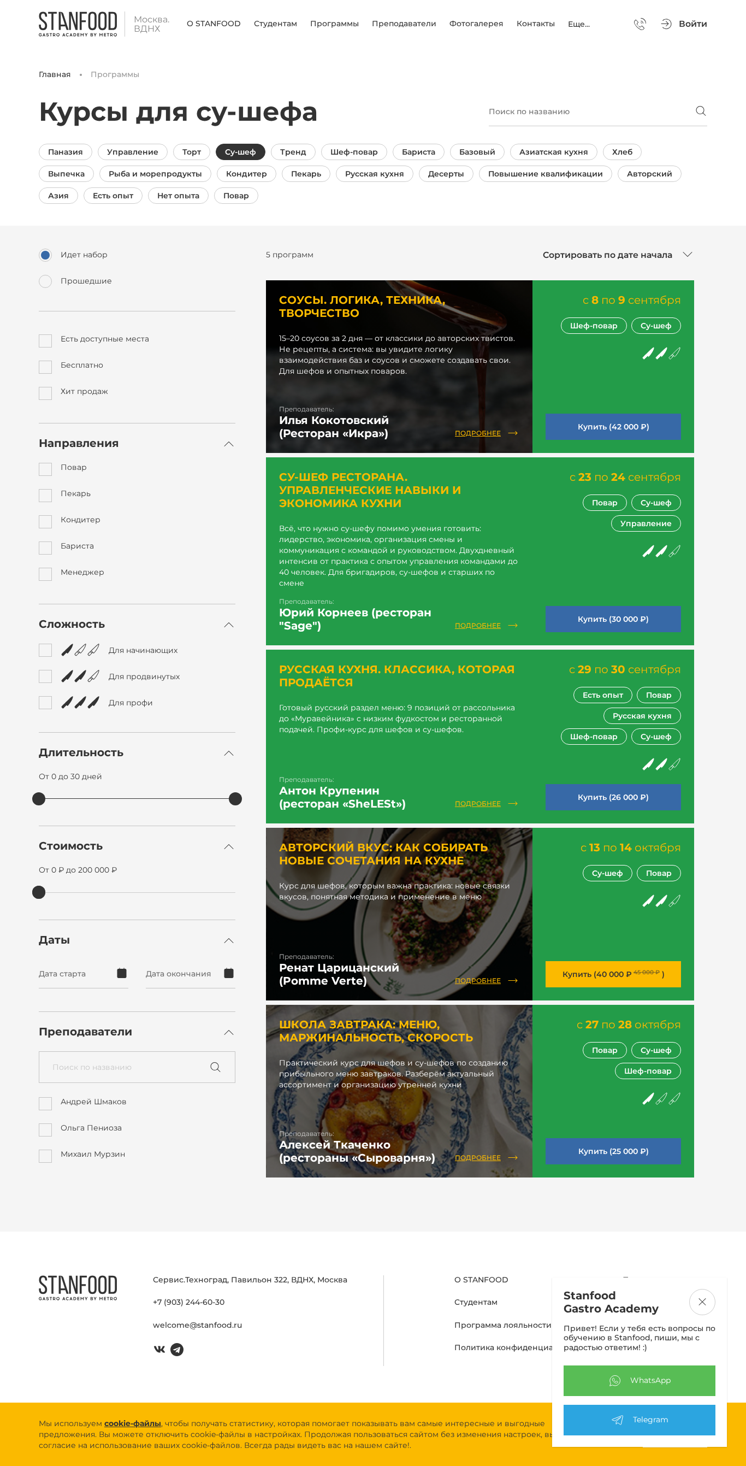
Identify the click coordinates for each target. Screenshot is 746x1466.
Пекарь (306, 174)
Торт (191, 152)
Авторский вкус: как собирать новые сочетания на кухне (383, 854)
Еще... (579, 24)
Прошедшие (86, 281)
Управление (132, 152)
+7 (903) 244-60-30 (188, 1302)
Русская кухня (374, 174)
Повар (236, 196)
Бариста (418, 152)
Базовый (477, 152)
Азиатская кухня (553, 152)
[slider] (38, 798)
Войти (693, 24)
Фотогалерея (476, 23)
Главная (55, 74)
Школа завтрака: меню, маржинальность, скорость (376, 1031)
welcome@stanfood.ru (197, 1325)
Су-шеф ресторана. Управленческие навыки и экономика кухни (370, 490)
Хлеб (622, 152)
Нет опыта (178, 196)
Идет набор (84, 255)
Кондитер (246, 174)
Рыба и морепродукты (155, 174)
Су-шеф (240, 152)
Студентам (275, 23)
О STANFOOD (214, 23)
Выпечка (66, 174)
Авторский (649, 174)
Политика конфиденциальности (520, 1347)
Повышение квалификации (545, 174)
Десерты (446, 174)
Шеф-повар (354, 152)
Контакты (536, 23)
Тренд (293, 152)
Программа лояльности (503, 1325)
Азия (58, 196)
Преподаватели (404, 23)
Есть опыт (113, 196)
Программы (334, 23)
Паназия (65, 152)
